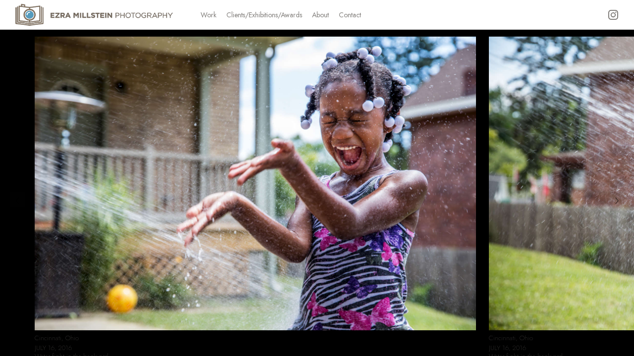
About (320, 15)
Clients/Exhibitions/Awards (264, 15)
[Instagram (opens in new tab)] (613, 15)
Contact (350, 15)
